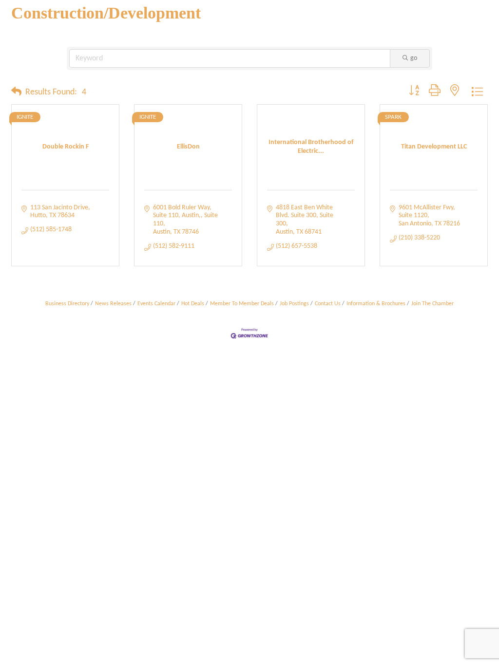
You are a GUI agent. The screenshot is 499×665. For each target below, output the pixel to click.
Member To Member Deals (242, 304)
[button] (16, 92)
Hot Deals (192, 304)
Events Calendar (156, 304)
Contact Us (328, 304)
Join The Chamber (432, 304)
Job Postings (294, 304)
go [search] (413, 58)
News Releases (113, 304)
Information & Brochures (375, 304)
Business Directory (67, 304)
